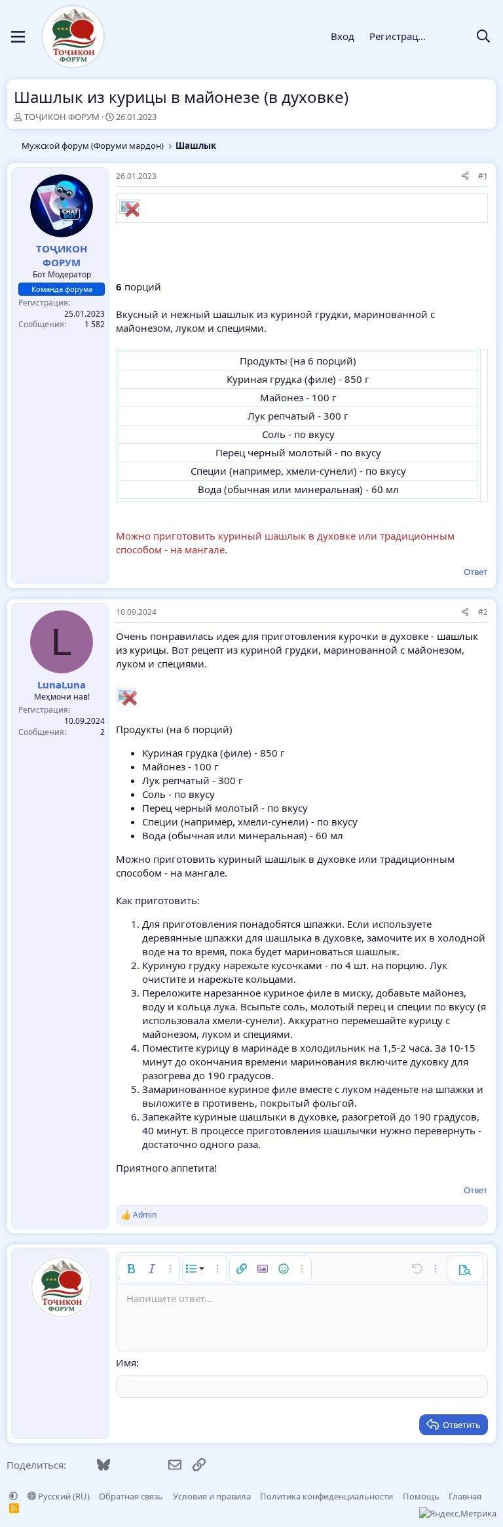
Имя (126, 1362)
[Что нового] (452, 37)
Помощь (421, 1496)
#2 (483, 612)
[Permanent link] (122, 251)
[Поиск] (483, 37)
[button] (131, 1268)
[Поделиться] (465, 176)
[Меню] (18, 36)
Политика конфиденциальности (326, 1496)
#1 (483, 176)
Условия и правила (212, 1496)
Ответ (475, 572)
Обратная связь (131, 1496)
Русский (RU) (63, 1496)
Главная (465, 1496)
